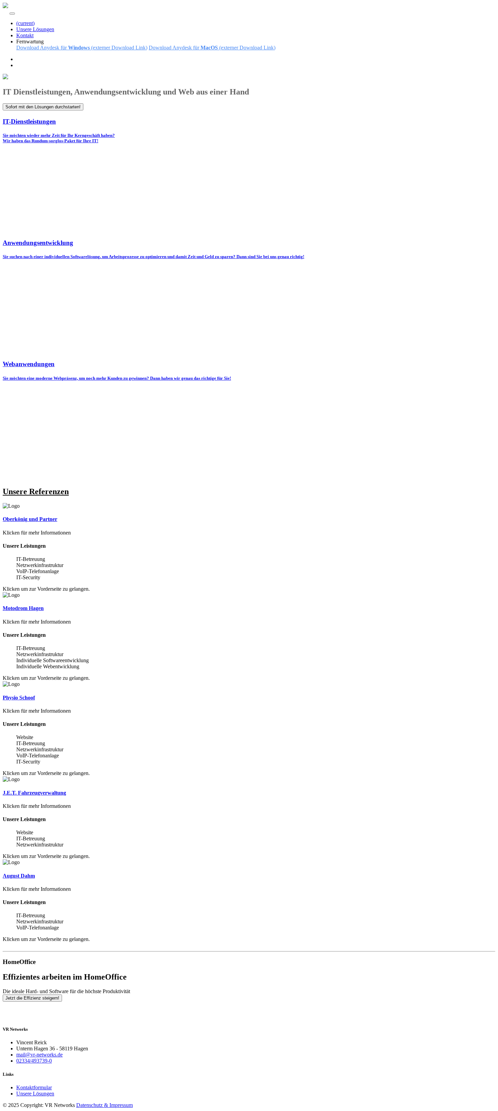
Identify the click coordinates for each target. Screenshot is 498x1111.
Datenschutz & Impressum (104, 1105)
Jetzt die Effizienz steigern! (32, 998)
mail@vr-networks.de (39, 1054)
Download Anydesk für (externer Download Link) (81, 47)
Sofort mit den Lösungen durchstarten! (43, 106)
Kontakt (25, 35)
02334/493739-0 (34, 1061)
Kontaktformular (34, 1087)
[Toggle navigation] (12, 14)
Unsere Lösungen (35, 29)
